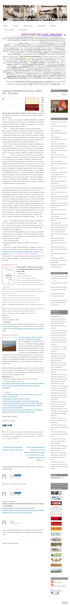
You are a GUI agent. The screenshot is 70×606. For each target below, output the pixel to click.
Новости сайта (28, 25)
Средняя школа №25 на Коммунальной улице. (59, 413)
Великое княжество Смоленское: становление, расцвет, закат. (20, 401)
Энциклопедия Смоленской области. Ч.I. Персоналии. (59, 365)
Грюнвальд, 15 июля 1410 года (24, 434)
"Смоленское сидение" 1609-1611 (19, 432)
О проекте (16, 25)
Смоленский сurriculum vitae (59, 249)
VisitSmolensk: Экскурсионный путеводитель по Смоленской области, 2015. (58, 321)
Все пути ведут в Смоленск (58, 157)
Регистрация (23, 29)
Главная (5, 25)
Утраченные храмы (56, 258)
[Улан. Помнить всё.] (56, 520)
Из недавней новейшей (58, 181)
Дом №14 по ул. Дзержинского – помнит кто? (58, 420)
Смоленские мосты (56, 238)
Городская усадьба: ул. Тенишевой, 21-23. (59, 427)
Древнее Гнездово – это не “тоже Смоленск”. (59, 349)
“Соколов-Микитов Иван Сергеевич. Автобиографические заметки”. (59, 302)
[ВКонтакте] (3, 425)
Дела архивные (55, 174)
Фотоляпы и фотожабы (57, 264)
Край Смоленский (12, 258)
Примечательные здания (58, 209)
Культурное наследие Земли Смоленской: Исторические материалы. (23, 383)
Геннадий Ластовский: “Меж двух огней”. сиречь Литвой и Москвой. (22, 403)
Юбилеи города (55, 266)
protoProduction (55, 130)
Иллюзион (54, 183)
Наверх (65, 602)
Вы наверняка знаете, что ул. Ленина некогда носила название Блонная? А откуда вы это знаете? (59, 395)
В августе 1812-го (56, 143)
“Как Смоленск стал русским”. (59, 282)
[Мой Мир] (9, 425)
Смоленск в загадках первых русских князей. (58, 441)
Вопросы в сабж (55, 154)
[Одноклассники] (7, 425)
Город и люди (55, 161)
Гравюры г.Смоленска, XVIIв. (59, 163)
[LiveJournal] (11, 425)
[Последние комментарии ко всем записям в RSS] (52, 586)
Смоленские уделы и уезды (59, 242)
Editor (16, 438)
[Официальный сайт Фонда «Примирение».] (56, 535)
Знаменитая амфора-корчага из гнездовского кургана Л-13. (59, 333)
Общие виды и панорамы (58, 196)
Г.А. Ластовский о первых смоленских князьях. (16, 398)
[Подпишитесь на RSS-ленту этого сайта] (52, 582)
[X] (5, 425)
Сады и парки (55, 223)
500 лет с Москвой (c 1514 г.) (58, 126)
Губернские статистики (57, 172)
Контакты (53, 25)
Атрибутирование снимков (59, 132)
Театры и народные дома (58, 253)
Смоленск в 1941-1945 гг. (58, 225)
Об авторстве (41, 25)
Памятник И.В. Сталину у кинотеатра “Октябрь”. (59, 448)
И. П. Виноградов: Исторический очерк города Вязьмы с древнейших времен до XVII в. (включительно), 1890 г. (59, 379)
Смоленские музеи (56, 240)
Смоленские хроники (29, 436)
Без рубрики (54, 137)
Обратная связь (9, 29)
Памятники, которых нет (58, 203)
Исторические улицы (57, 185)
